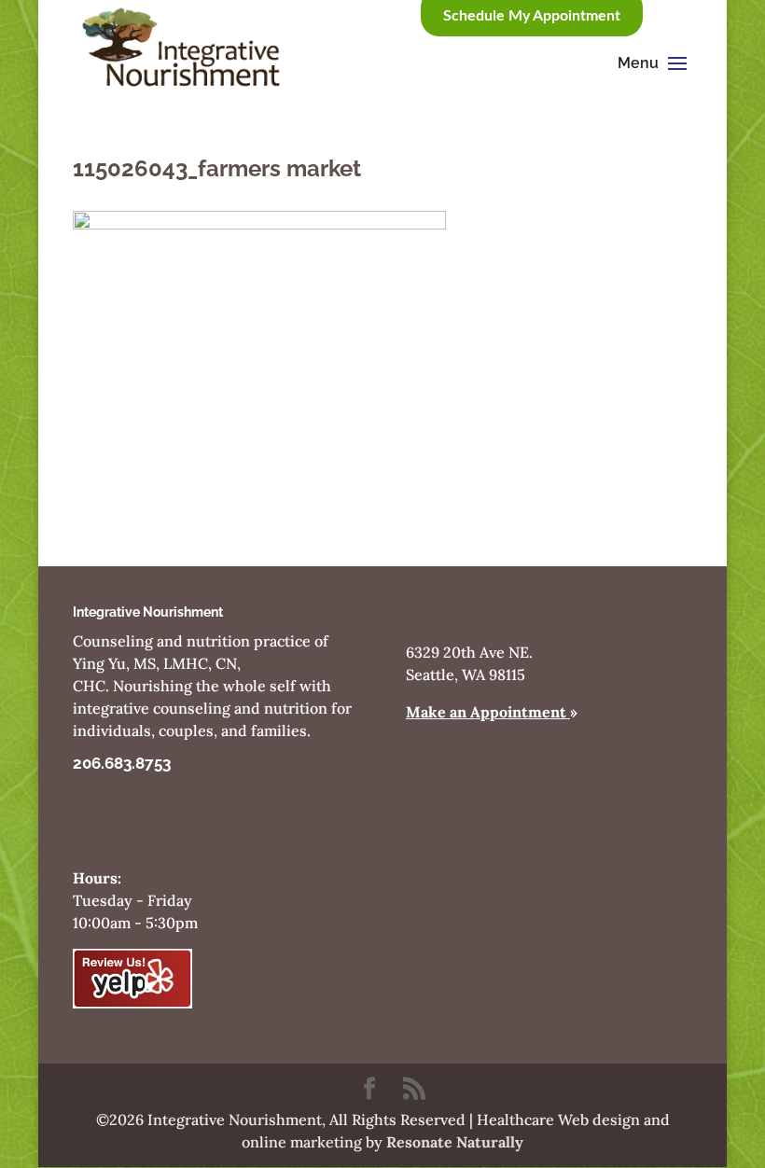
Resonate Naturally (454, 1142)
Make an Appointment (488, 711)
